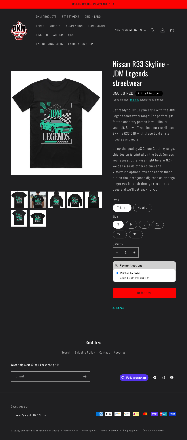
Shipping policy (131, 430)
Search (65, 352)
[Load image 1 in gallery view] (19, 200)
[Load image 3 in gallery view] (56, 200)
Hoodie (142, 208)
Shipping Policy (85, 352)
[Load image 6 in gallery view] (19, 218)
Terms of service (109, 430)
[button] (82, 44)
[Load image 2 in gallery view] (38, 200)
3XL (135, 234)
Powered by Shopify (49, 430)
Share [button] (120, 308)
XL (157, 224)
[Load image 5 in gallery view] (93, 200)
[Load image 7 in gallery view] (38, 218)
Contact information (153, 430)
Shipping (134, 99)
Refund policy (71, 430)
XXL (119, 234)
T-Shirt (122, 208)
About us (120, 352)
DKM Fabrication (29, 430)
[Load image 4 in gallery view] (75, 200)
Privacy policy (89, 430)
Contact (104, 352)
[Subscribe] (85, 376)
